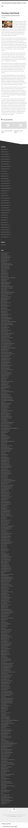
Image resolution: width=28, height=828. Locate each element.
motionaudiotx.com (5, 791)
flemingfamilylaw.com (5, 778)
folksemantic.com (5, 377)
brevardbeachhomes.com (6, 352)
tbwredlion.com (4, 747)
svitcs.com (3, 620)
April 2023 (4, 222)
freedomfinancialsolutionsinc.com (8, 672)
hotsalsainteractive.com (6, 263)
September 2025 (5, 166)
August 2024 (4, 190)
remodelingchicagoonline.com (7, 698)
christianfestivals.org (5, 558)
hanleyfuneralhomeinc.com (6, 397)
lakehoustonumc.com (5, 653)
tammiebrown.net (4, 550)
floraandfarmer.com (5, 349)
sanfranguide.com (5, 474)
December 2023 (5, 202)
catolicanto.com (4, 435)
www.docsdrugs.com (5, 686)
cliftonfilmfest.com (5, 363)
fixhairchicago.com (5, 615)
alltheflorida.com (4, 758)
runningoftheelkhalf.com (6, 667)
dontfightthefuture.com (5, 359)
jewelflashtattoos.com (5, 298)
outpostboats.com (5, 457)
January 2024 (5, 200)
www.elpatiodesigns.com (6, 736)
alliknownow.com (4, 483)
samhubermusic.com (5, 802)
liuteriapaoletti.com (5, 575)
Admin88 (17, 15)
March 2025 (4, 176)
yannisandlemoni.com (5, 385)
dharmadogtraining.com (6, 790)
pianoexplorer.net (4, 724)
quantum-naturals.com (5, 750)
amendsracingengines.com (6, 674)
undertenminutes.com (5, 269)
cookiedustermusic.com (6, 584)
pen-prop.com (4, 661)
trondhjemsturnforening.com (7, 745)
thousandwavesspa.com (6, 597)
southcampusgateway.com (6, 318)
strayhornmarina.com (5, 492)
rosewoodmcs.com (5, 715)
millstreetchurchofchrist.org (7, 762)
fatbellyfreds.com (4, 734)
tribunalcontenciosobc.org (6, 486)
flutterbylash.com (4, 768)
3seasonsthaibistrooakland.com (8, 441)
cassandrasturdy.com (5, 464)
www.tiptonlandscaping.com (7, 701)
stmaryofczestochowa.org (6, 533)
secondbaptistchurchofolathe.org (8, 785)
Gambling (3, 17)
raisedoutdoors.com (5, 366)
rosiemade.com (4, 393)
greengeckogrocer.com (6, 413)
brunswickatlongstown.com (7, 542)
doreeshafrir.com (4, 524)
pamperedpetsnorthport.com (7, 391)
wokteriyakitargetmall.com (6, 416)
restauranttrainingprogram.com (7, 422)
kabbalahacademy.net (5, 404)
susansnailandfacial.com (6, 660)
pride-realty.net (4, 765)
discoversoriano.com (5, 470)
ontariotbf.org (4, 289)
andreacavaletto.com (5, 447)
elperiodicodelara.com (5, 255)
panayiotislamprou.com (6, 317)
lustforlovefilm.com (5, 507)
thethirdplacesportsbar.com (6, 730)
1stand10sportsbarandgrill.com (7, 400)
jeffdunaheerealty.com (5, 669)
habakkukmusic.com (5, 654)
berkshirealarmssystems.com (7, 381)
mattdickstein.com (5, 650)
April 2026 (4, 149)
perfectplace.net (4, 439)
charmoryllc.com (4, 476)
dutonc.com (3, 552)
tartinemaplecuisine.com (6, 543)
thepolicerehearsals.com (6, 482)
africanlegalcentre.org (5, 511)
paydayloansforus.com (6, 282)
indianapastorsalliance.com (7, 610)
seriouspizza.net (4, 622)
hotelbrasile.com (4, 326)
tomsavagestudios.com (6, 426)
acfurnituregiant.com (5, 267)
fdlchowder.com (4, 689)
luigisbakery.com (4, 707)
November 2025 (5, 161)
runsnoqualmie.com (5, 685)
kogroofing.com (4, 311)
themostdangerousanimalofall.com (8, 480)
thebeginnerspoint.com (5, 472)
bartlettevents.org (4, 328)
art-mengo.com (4, 547)
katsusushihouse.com (5, 512)
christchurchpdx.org (5, 501)
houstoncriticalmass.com (6, 479)
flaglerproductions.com (6, 493)
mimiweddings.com (5, 796)
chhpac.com (3, 788)
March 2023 (4, 224)
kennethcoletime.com (5, 539)
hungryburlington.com (5, 540)
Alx (21, 816)
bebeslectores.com (5, 339)
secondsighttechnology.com (7, 410)
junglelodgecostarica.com (6, 556)
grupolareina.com (4, 331)
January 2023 (5, 229)
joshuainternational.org (6, 658)
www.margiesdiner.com (6, 688)
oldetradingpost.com (5, 336)
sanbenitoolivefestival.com (6, 466)
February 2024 (5, 198)
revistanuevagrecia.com (6, 520)
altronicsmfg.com (4, 274)
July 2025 (4, 171)
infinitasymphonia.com (5, 510)
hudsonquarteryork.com (6, 737)
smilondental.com (4, 406)
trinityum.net (3, 727)
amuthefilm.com (4, 505)
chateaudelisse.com (5, 320)
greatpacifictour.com (5, 594)
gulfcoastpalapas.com (5, 635)
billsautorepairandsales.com (7, 749)
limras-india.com (4, 254)
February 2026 (5, 154)
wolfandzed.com (4, 710)
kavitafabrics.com (4, 587)
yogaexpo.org (4, 444)
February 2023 (5, 227)
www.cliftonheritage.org (6, 695)
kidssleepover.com (5, 279)
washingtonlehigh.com (5, 705)
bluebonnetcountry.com (6, 302)
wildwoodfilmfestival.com (6, 323)
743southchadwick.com (6, 355)
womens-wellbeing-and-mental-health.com (9, 428)
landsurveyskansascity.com (7, 680)
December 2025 (5, 159)
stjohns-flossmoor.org (5, 581)
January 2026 (5, 156)
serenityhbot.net (4, 657)
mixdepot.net (3, 714)
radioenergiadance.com (6, 314)
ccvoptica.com (4, 704)
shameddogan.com (5, 639)
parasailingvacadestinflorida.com (8, 764)
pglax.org (3, 572)
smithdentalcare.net (5, 799)
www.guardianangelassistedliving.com (9, 743)
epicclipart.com (4, 304)
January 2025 (5, 178)
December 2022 (5, 232)
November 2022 (5, 234)
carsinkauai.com (4, 761)
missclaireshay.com (5, 253)
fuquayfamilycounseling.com (7, 783)
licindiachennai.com (5, 258)
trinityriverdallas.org (5, 438)
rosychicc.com (4, 455)
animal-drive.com (4, 626)
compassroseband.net (5, 623)
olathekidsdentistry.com (6, 396)
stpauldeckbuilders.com (6, 682)
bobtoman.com (4, 308)
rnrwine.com (3, 780)
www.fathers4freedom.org (6, 664)
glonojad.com (4, 518)
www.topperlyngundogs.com (7, 666)
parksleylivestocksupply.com (7, 448)
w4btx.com (3, 401)
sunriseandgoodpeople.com (7, 577)
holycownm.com (4, 590)
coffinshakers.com (5, 531)
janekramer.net (4, 545)
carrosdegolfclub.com (5, 346)
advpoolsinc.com (4, 607)
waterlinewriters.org (5, 638)
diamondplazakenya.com (6, 746)
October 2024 (5, 185)
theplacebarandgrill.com (6, 604)
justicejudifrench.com (5, 534)
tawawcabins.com (5, 375)
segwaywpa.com (4, 634)
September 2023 (5, 210)
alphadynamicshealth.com (6, 767)
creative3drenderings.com (6, 642)
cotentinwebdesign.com (6, 334)
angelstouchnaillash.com (6, 403)
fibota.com (3, 739)
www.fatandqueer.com (5, 677)
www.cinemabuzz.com (5, 712)
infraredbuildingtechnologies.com (8, 343)
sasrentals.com (4, 409)
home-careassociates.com (6, 445)
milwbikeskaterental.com (6, 568)
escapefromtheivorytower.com (7, 353)
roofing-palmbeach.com (6, 358)
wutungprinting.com (5, 565)
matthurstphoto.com (5, 756)
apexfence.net (4, 803)
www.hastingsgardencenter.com (7, 723)
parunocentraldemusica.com (7, 742)
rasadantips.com (4, 271)
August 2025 (4, 168)
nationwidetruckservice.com (7, 591)
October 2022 (5, 237)
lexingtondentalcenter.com (6, 417)
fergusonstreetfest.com (6, 753)
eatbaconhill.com (4, 276)
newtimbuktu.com (4, 273)
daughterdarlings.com (5, 260)
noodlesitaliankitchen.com (6, 293)
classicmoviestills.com (6, 467)
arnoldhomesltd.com (5, 361)
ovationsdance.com (5, 431)
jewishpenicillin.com (5, 425)
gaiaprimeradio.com (5, 549)
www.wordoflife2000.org (6, 372)
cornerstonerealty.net (5, 718)
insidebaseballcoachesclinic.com (8, 759)
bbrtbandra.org (4, 301)
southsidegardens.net (5, 726)
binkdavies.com (4, 499)
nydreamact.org (4, 295)
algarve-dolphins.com (5, 561)
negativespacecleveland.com (7, 574)
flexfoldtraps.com (4, 673)
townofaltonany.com (5, 571)
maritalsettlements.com (6, 566)
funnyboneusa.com (5, 583)
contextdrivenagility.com (6, 528)
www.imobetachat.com (6, 648)
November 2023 (5, 205)
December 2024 (5, 181)
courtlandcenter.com (5, 599)
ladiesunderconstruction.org (7, 337)
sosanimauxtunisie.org (5, 309)
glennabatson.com (5, 490)
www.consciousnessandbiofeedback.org (9, 720)
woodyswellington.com (6, 733)
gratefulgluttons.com (5, 461)
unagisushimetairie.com (6, 296)
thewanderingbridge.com (6, 536)
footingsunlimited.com (5, 683)
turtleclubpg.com (4, 593)
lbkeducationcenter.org (5, 436)
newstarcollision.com (5, 407)
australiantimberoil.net (5, 340)
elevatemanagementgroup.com (7, 774)
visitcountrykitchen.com (6, 559)
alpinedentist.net (4, 312)
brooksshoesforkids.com (6, 629)
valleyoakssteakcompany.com (7, 612)
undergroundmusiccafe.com (7, 800)
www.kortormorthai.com (6, 676)
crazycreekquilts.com (5, 498)
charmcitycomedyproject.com (7, 526)
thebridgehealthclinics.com (6, 637)
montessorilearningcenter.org (7, 752)
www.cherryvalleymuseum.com (7, 333)
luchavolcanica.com (5, 588)
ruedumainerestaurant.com (6, 515)
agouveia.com (4, 784)
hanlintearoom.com (5, 769)
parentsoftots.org (4, 641)
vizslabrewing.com (5, 382)
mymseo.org (3, 787)
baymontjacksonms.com (6, 569)
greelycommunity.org (5, 514)
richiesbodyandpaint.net (6, 257)
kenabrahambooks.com (6, 502)
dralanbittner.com (4, 384)
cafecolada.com (4, 469)
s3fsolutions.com (4, 350)
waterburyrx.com (4, 606)
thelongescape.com (5, 553)
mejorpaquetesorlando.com (7, 399)
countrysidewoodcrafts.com (7, 286)
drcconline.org (4, 603)
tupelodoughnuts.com (5, 394)
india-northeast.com (5, 356)
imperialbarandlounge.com (6, 365)
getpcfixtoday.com (5, 299)
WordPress (13, 816)
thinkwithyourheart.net (5, 368)
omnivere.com (4, 270)
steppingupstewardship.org (6, 702)
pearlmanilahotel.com (5, 305)
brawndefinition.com (5, 495)
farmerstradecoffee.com (6, 644)
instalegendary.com (5, 290)
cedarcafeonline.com (5, 266)
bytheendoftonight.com (6, 458)
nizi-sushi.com (4, 546)
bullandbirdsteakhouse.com (7, 692)
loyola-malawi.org (4, 454)
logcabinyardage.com (5, 645)
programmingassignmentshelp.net (8, 277)
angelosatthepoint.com (6, 609)
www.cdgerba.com (5, 740)
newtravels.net (4, 280)
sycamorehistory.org (5, 717)
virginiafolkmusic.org (5, 429)
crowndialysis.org (4, 420)
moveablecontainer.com (6, 330)
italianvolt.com (4, 380)
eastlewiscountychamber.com (7, 485)
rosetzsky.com (4, 517)
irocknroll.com (4, 371)
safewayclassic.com (5, 285)
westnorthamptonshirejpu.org (7, 324)
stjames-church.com (5, 521)
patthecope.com (4, 619)
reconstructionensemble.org (7, 585)
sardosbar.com (4, 378)
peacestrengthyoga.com (6, 670)
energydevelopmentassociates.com (8, 347)
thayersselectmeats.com (6, 631)
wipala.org (3, 453)
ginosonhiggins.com (5, 564)
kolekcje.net (3, 434)
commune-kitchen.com (6, 504)
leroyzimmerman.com (5, 775)
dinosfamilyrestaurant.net (6, 342)
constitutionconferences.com (7, 618)
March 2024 (4, 195)
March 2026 (4, 151)
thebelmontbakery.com (5, 283)
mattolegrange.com (5, 555)
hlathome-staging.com (5, 415)
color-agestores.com (5, 451)
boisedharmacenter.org (6, 450)
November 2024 (5, 183)
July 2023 (4, 215)
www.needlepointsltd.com (6, 691)
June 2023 (4, 217)
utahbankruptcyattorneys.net (7, 369)
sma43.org (3, 696)
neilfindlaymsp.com (5, 600)
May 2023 (4, 219)
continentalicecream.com (6, 496)
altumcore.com (4, 625)
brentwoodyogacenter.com (6, 699)
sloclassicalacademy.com (6, 488)
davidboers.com (4, 647)
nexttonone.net (4, 656)
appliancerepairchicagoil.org (7, 288)
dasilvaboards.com (5, 489)
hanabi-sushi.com (4, 708)
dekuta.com (3, 711)
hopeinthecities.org (5, 460)
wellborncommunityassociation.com (8, 321)
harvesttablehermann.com (6, 344)
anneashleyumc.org (5, 679)
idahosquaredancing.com (6, 374)
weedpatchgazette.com (6, 387)
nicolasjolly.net (4, 508)
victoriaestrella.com (5, 596)
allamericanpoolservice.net (6, 423)
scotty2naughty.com (5, 523)
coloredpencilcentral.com (6, 362)
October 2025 (5, 164)
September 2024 (5, 188)
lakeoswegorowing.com (6, 781)
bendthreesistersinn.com (6, 580)
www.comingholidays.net (6, 473)
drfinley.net (3, 777)
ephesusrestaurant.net (5, 731)
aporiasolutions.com (5, 632)
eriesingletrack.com (5, 390)
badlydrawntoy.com (5, 651)
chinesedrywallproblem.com (14, 3)
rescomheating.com (5, 794)
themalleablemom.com (6, 537)
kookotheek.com (4, 315)
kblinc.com (3, 388)
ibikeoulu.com (4, 530)
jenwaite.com (3, 772)
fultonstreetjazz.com (5, 327)
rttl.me (2, 793)
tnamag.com (3, 628)
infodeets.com (4, 261)
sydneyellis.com (4, 419)
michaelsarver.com (5, 412)
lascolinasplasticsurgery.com (7, 693)
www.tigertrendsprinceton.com (7, 663)
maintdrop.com (4, 306)
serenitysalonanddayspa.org (7, 264)
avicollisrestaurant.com (6, 601)
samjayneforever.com (5, 755)
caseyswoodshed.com (6, 613)
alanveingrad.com (4, 562)
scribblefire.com (4, 442)
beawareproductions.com (6, 527)
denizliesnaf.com (4, 616)
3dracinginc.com (4, 477)
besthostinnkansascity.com (6, 797)
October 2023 (5, 207)
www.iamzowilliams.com (6, 721)
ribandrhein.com (4, 432)
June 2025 (4, 173)
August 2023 (4, 212)
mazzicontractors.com (6, 729)
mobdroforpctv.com (5, 463)
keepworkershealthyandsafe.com (8, 292)
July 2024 (4, 193)
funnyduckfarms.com (5, 771)
